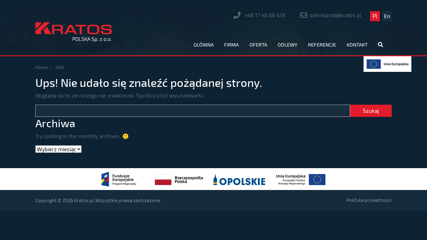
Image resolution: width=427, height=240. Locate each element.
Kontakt (357, 45)
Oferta (258, 45)
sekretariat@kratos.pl (335, 15)
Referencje (322, 45)
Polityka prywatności (369, 200)
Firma (231, 45)
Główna (203, 45)
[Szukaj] (381, 45)
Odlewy (287, 45)
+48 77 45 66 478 (264, 15)
